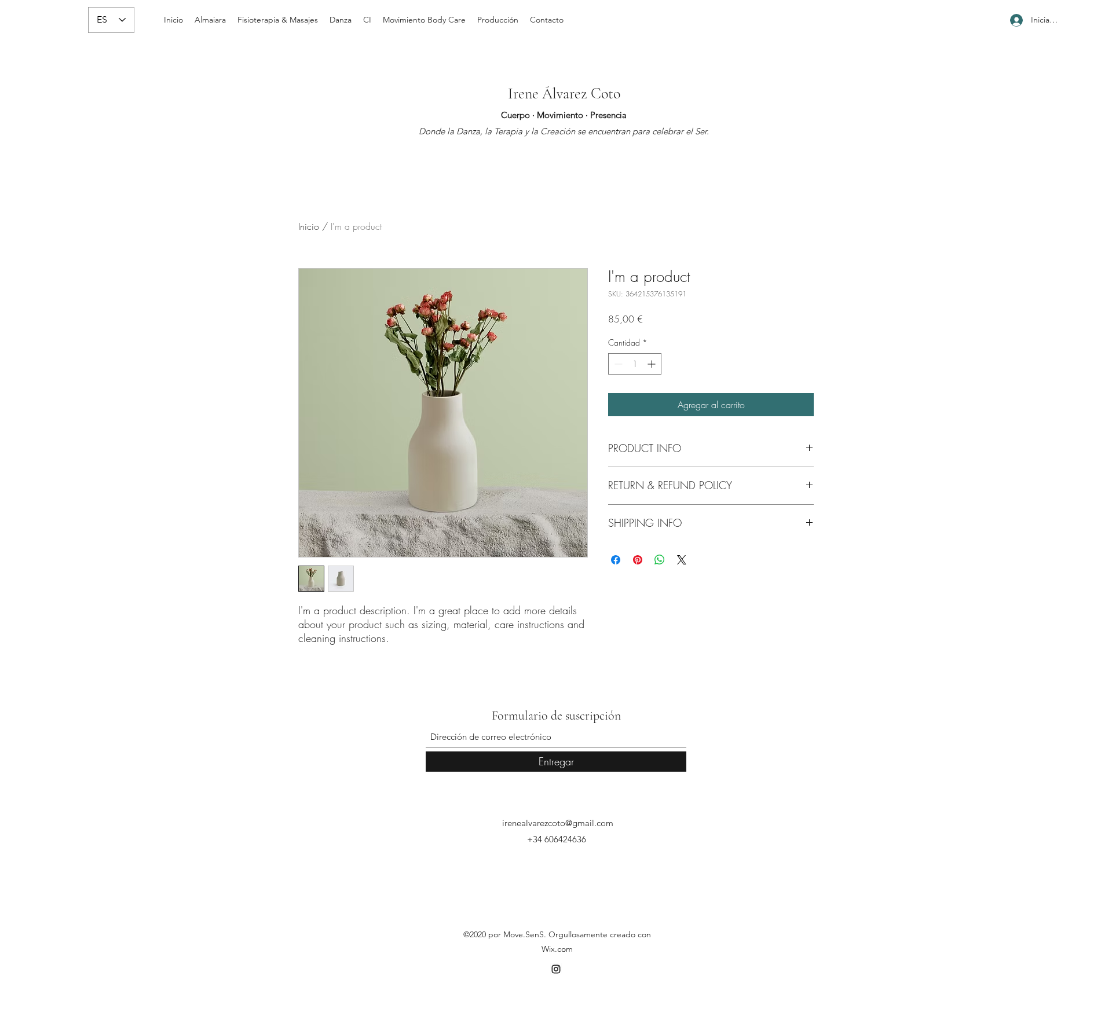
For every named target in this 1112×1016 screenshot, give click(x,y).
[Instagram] (556, 969)
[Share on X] (682, 560)
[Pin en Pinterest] (638, 560)
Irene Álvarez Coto (564, 93)
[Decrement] (617, 364)
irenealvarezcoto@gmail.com (557, 822)
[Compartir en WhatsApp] (660, 560)
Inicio (308, 226)
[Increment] (652, 364)
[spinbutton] (634, 364)
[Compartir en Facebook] (616, 560)
